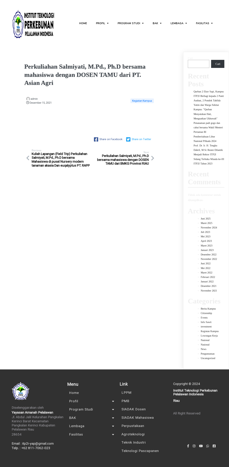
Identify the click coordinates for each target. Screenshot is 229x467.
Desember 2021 (208, 286)
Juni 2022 (206, 263)
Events (204, 317)
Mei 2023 (205, 236)
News (203, 349)
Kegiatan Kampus (142, 100)
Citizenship (206, 313)
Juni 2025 (206, 218)
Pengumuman (208, 353)
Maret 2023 (206, 245)
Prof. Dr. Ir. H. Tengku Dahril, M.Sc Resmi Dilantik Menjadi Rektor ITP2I (208, 150)
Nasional (205, 340)
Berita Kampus (208, 308)
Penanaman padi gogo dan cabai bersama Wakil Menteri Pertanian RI (208, 127)
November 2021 (209, 290)
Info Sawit (206, 322)
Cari (190, 58)
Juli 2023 (205, 232)
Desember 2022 (208, 254)
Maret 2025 (206, 223)
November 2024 (209, 227)
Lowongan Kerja (209, 335)
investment (206, 326)
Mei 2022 (205, 268)
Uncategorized (208, 358)
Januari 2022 (207, 281)
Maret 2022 (206, 272)
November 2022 (209, 259)
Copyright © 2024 (186, 384)
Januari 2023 (207, 250)
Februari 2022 (208, 277)
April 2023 (206, 241)
